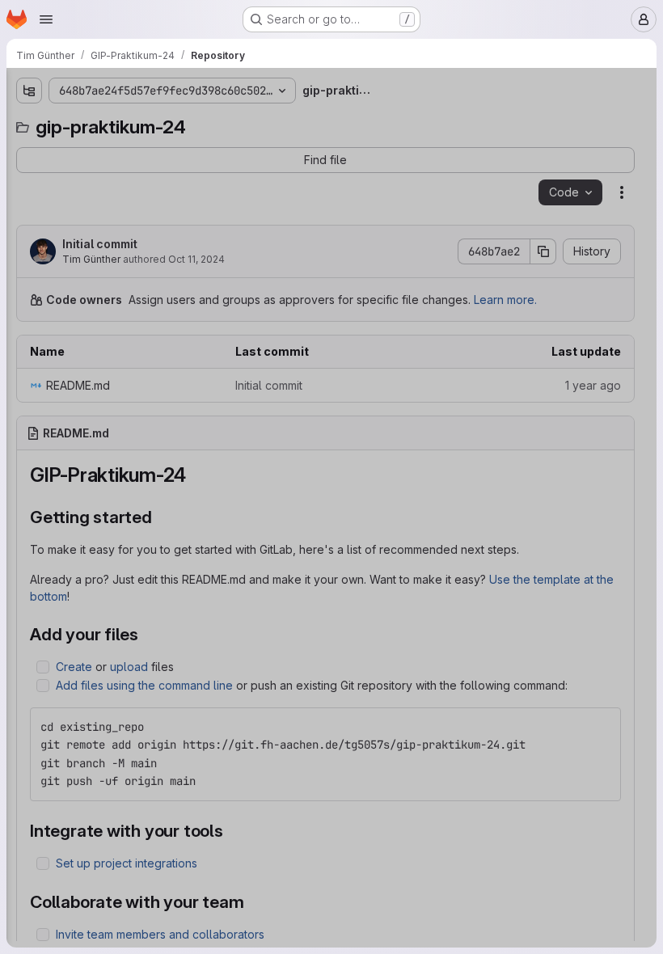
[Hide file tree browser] (29, 90)
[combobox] (132, 122)
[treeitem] (134, 151)
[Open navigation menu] (46, 19)
